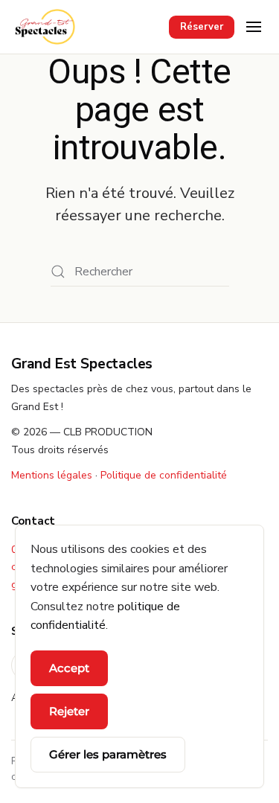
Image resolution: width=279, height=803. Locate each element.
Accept (69, 668)
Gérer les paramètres (108, 754)
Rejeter (69, 711)
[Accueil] (45, 26)
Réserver (201, 26)
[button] (254, 27)
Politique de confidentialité (163, 475)
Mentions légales (51, 475)
